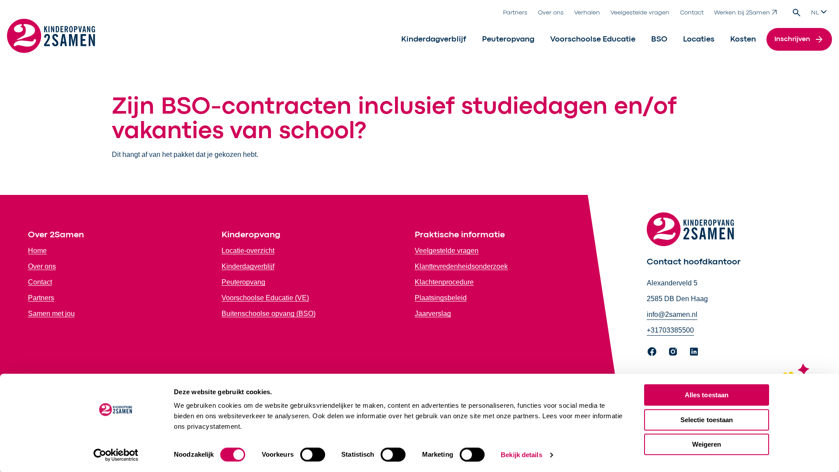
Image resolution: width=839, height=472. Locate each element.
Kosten (743, 39)
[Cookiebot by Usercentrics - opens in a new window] (116, 455)
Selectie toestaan (706, 419)
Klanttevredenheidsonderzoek (461, 266)
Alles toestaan (706, 395)
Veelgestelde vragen (639, 12)
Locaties (698, 39)
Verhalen (587, 12)
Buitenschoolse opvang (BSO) (268, 313)
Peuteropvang (508, 39)
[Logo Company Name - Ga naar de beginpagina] (51, 39)
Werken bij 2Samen (742, 12)
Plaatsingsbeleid (441, 298)
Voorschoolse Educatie (592, 39)
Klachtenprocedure (444, 282)
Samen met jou (51, 313)
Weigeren (706, 444)
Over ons (551, 12)
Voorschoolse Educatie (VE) (265, 298)
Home (37, 250)
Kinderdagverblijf (433, 39)
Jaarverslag (433, 313)
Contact (692, 12)
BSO (659, 39)
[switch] (312, 455)
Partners (515, 12)
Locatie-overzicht (248, 250)
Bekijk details (521, 454)
